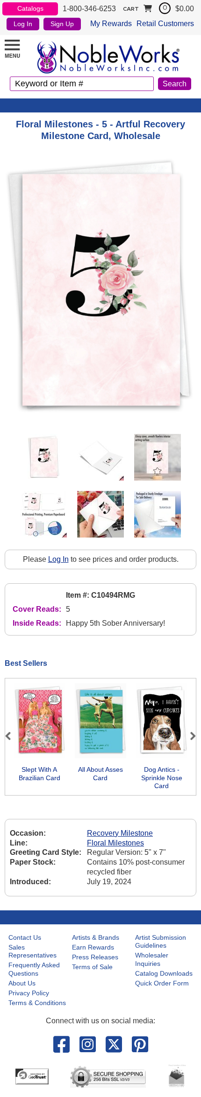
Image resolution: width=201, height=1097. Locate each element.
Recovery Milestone (120, 833)
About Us (22, 983)
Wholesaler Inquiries (151, 959)
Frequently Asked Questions (34, 969)
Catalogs (30, 8)
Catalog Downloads (164, 973)
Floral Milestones (115, 843)
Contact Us (24, 937)
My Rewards (111, 24)
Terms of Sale (92, 967)
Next (189, 736)
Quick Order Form (162, 983)
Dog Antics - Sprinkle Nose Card (161, 778)
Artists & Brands (95, 937)
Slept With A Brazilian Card (39, 774)
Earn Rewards (93, 947)
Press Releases (95, 957)
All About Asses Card (100, 774)
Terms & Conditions (37, 1002)
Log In (23, 24)
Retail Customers (165, 24)
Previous (12, 736)
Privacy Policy (28, 993)
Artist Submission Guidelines (160, 942)
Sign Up (62, 24)
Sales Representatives (32, 951)
